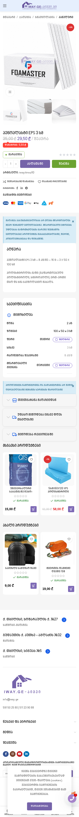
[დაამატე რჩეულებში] (31, 459)
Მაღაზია (25, 17)
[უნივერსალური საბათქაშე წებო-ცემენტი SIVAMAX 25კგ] (21, 470)
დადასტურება (39, 806)
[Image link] (22, 684)
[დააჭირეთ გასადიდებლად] (10, 92)
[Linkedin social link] (21, 188)
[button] (33, 509)
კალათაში (35, 164)
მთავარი (9, 17)
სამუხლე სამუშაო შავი (20, 568)
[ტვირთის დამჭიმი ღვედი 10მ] (58, 550)
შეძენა (64, 164)
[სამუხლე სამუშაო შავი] (21, 550)
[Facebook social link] (17, 188)
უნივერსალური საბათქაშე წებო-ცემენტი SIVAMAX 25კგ (20, 492)
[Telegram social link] (26, 188)
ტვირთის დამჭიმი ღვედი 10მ (58, 570)
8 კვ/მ (68, 355)
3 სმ (69, 348)
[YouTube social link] (19, 754)
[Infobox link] (34, 620)
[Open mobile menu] (5, 6)
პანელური (66, 17)
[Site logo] (39, 5)
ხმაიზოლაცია (45, 17)
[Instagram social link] (13, 754)
